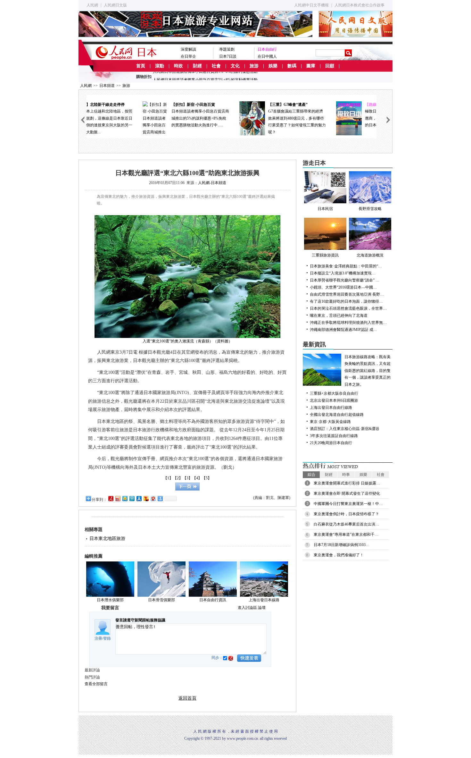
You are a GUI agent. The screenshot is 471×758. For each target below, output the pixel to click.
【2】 (178, 478)
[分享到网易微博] (152, 498)
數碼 (291, 65)
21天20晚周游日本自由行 (331, 443)
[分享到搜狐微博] (145, 498)
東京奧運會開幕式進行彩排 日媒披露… (347, 483)
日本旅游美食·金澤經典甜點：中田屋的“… (346, 266)
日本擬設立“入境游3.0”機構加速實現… (343, 273)
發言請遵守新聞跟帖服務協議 (140, 620)
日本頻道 (107, 85)
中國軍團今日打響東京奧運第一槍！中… (348, 503)
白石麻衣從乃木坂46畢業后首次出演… (346, 524)
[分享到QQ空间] (124, 498)
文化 (235, 65)
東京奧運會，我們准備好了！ (339, 555)
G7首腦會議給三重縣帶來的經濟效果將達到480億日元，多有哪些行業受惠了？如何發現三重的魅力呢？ (246, 118)
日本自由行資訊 (212, 600)
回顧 (329, 65)
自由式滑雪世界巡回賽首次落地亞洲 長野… (347, 294)
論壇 (262, 607)
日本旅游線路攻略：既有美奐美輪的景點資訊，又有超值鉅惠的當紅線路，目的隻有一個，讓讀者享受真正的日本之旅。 (367, 371)
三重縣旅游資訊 (325, 255)
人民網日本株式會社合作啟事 (359, 5)
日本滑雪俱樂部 (161, 600)
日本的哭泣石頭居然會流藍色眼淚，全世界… (348, 308)
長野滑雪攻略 (370, 208)
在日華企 (188, 56)
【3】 (187, 478)
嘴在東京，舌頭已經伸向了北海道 (339, 315)
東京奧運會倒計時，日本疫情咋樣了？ (346, 514)
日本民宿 (325, 208)
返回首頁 (187, 698)
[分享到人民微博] (110, 498)
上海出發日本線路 (264, 600)
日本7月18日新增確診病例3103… (341, 545)
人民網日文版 (115, 5)
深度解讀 (188, 49)
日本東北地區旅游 (107, 538)
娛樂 (273, 65)
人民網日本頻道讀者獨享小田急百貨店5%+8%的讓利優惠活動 (205, 76)
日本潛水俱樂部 (110, 600)
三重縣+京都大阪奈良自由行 (334, 393)
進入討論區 (247, 607)
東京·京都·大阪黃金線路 (330, 421)
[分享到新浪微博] (117, 498)
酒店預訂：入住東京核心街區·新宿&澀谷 (344, 428)
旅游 (254, 65)
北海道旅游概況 (370, 255)
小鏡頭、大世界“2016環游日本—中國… (343, 287)
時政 (178, 65)
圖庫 (310, 65)
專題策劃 (227, 49)
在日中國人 (267, 56)
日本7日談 (227, 56)
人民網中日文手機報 (311, 5)
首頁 (140, 65)
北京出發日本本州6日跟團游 (334, 400)
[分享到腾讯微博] (131, 498)
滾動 (159, 65)
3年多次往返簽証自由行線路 (334, 436)
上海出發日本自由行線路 (331, 407)
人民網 (92, 5)
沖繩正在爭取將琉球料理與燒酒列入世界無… (348, 322)
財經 (197, 65)
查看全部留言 (96, 684)
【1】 (168, 478)
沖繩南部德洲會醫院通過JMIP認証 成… (343, 329)
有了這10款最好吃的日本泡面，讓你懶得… (346, 301)
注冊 (98, 638)
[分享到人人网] (138, 498)
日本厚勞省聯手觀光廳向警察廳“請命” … (344, 280)
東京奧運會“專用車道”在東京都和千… (346, 534)
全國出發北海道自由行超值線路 (337, 414)
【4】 (197, 478)
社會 (216, 65)
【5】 (206, 478)
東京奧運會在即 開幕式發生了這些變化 (347, 493)
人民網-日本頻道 (212, 183)
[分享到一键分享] (159, 498)
